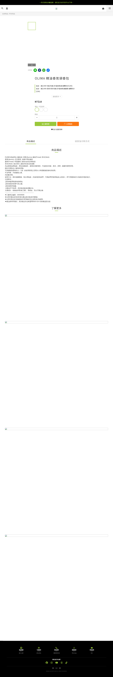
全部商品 (5, 14)
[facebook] (39, 70)
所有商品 (12, 14)
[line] (35, 70)
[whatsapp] (43, 70)
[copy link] (48, 70)
